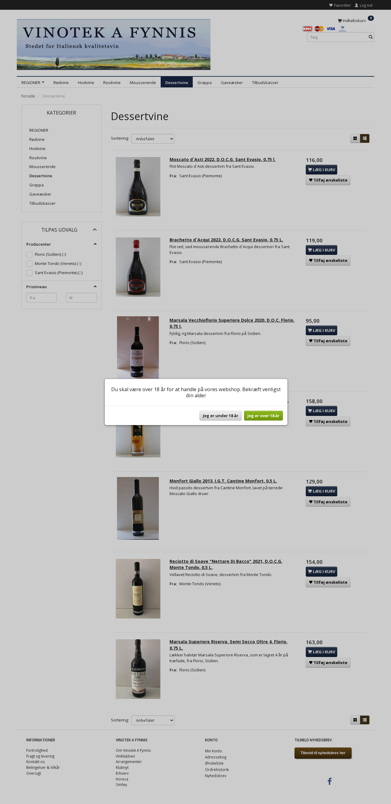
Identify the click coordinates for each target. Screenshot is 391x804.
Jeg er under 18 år (220, 415)
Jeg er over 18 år (263, 415)
